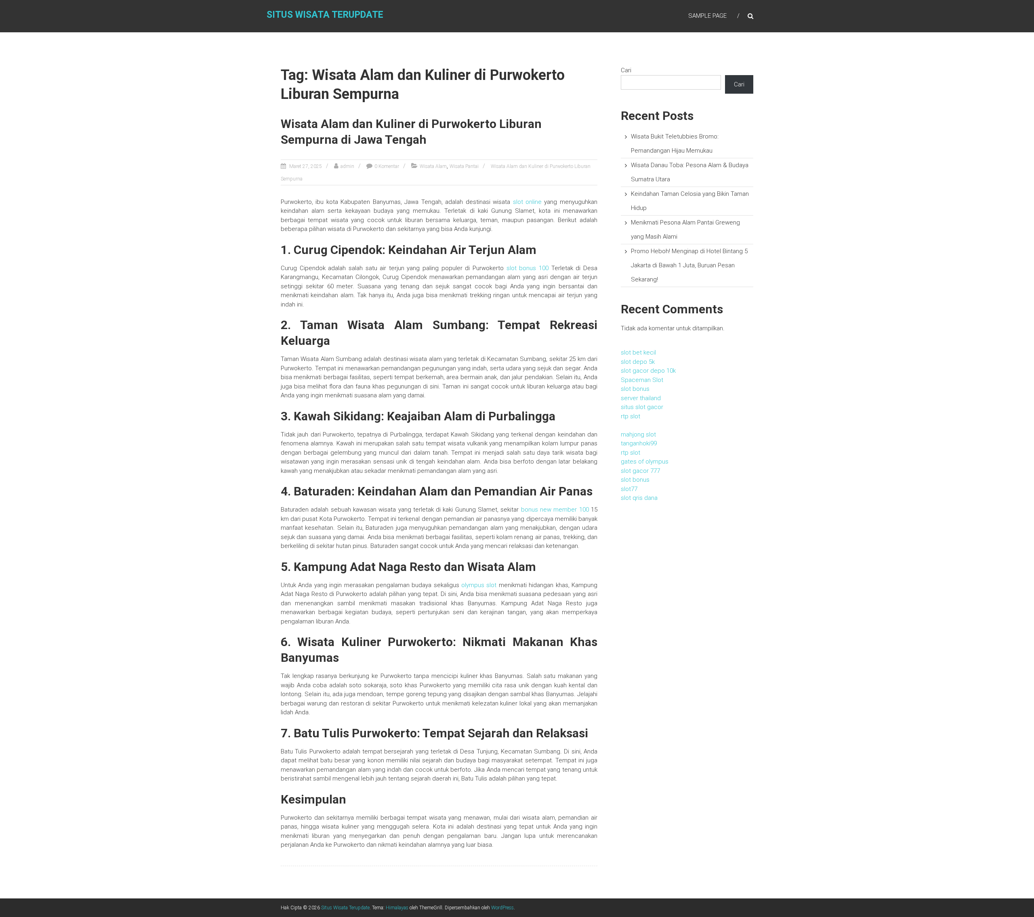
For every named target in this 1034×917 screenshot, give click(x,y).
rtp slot (630, 416)
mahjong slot (638, 434)
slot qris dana (639, 498)
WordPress (502, 908)
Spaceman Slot (642, 380)
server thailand (641, 398)
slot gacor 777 (640, 470)
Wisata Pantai (464, 166)
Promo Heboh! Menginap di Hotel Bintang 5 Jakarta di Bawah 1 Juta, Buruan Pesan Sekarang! (689, 265)
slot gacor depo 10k (648, 370)
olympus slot (478, 585)
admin (347, 166)
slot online (527, 202)
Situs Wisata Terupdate (325, 14)
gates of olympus (644, 461)
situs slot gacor (642, 407)
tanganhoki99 (639, 443)
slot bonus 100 (527, 268)
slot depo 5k (638, 361)
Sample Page (707, 15)
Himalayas (397, 908)
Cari (626, 70)
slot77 (629, 489)
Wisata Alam (433, 166)
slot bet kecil (638, 352)
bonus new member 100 (555, 509)
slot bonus (635, 388)
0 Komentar (386, 166)
